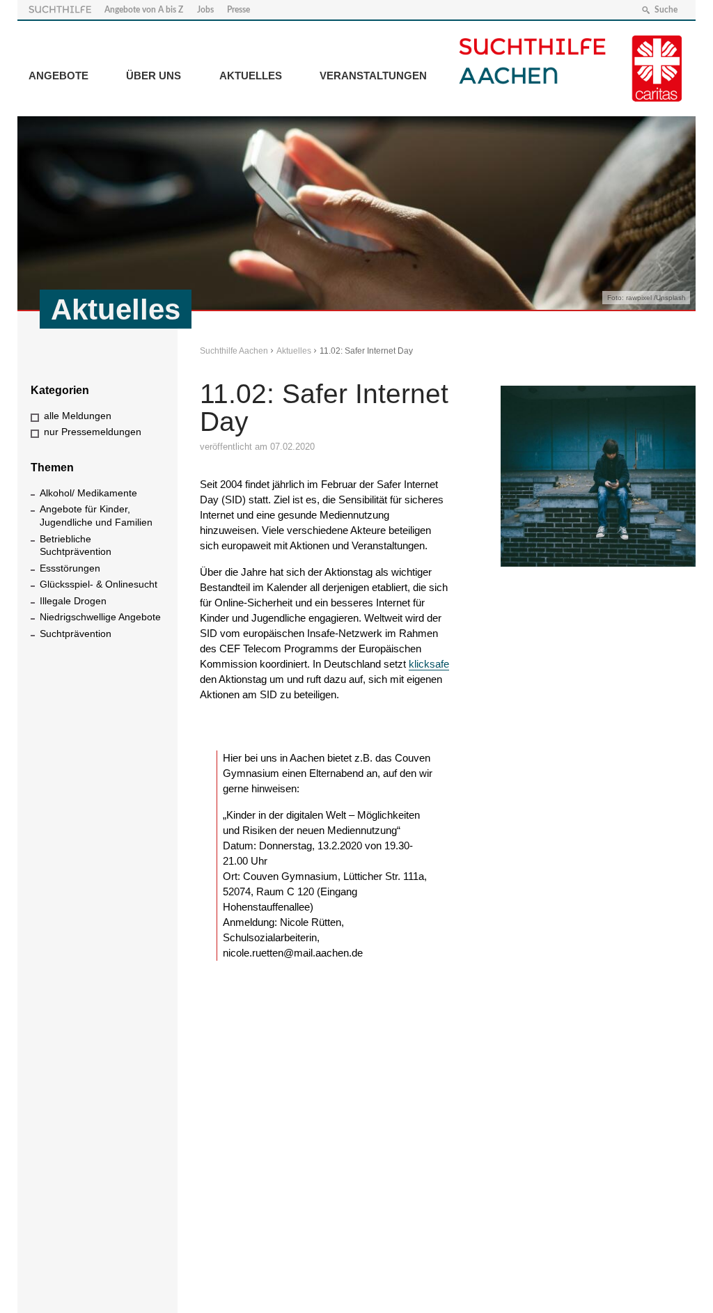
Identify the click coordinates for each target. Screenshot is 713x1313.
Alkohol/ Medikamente (88, 492)
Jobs (205, 10)
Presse (238, 10)
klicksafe (429, 664)
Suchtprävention (75, 633)
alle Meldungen (77, 415)
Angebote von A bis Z (143, 10)
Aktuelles (250, 75)
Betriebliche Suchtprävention (75, 545)
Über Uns (153, 75)
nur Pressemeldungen (92, 431)
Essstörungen (70, 568)
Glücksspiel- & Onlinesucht (98, 584)
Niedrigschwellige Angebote (100, 616)
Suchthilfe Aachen (234, 351)
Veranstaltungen (373, 75)
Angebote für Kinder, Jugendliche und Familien (96, 515)
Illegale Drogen (73, 600)
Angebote (58, 75)
